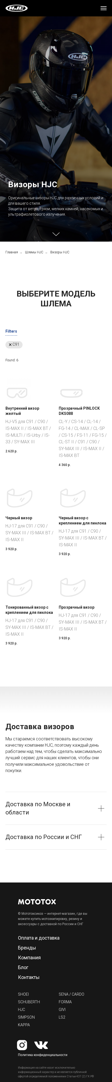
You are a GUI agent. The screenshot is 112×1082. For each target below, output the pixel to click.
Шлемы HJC (34, 1001)
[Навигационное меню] (104, 8)
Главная (11, 1001)
